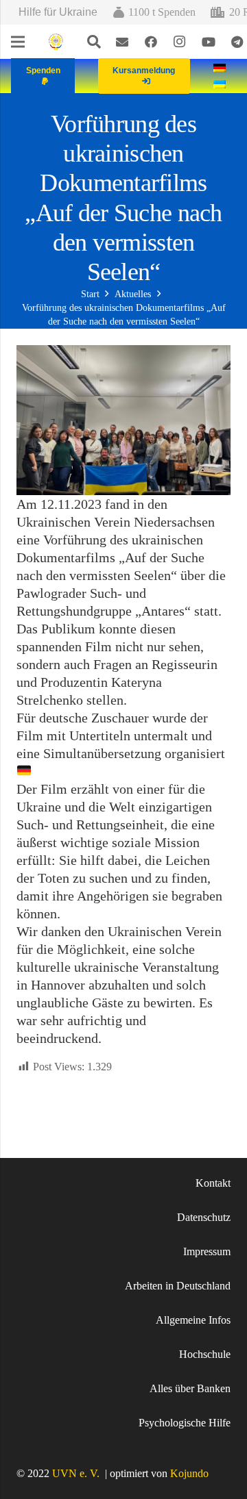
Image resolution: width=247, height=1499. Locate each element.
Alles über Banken (190, 1388)
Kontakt (213, 1183)
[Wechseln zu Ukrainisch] (221, 84)
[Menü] (18, 42)
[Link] (56, 42)
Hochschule (205, 1354)
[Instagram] (179, 41)
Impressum (207, 1251)
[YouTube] (208, 41)
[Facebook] (151, 41)
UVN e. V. (75, 1473)
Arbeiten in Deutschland (178, 1286)
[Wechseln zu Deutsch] (221, 67)
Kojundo (189, 1473)
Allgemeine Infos (193, 1320)
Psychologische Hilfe (185, 1422)
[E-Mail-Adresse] (122, 41)
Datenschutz (204, 1217)
